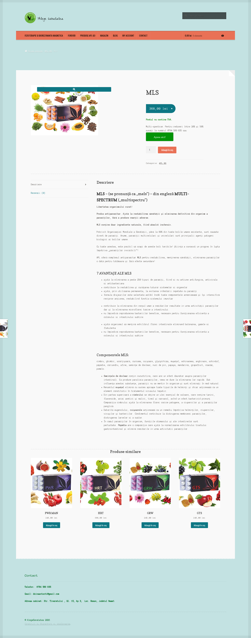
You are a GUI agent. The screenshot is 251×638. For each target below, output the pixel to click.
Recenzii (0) (38, 193)
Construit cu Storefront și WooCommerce (47, 624)
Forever (71, 35)
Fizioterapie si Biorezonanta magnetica (44, 35)
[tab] (59, 184)
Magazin (104, 35)
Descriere (36, 184)
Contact (143, 35)
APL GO (48, 51)
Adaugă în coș (167, 150)
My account (128, 35)
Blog (115, 35)
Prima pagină (35, 51)
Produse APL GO (87, 35)
